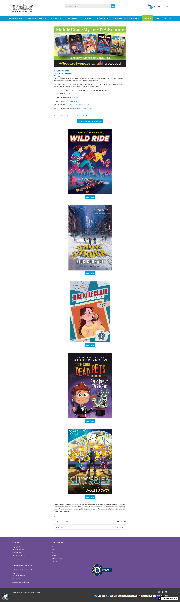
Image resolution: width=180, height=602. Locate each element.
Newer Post (120, 527)
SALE (157, 18)
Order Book (90, 197)
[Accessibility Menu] (5, 596)
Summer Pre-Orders (15, 18)
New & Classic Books (36, 18)
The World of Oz (102, 18)
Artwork (87, 18)
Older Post (59, 527)
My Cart (157, 7)
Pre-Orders (55, 18)
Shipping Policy (16, 547)
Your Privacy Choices (18, 555)
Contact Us (55, 550)
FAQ (53, 552)
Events (146, 18)
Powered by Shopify (34, 592)
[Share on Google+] (122, 522)
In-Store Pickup (16, 552)
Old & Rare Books (72, 18)
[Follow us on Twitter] (118, 522)
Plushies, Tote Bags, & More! (126, 18)
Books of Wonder (21, 592)
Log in (165, 7)
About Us (167, 18)
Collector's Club (57, 558)
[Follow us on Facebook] (115, 522)
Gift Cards (55, 555)
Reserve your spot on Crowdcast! (90, 121)
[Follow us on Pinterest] (125, 522)
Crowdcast (82, 116)
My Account (55, 547)
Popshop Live (56, 561)
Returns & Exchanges (18, 550)
